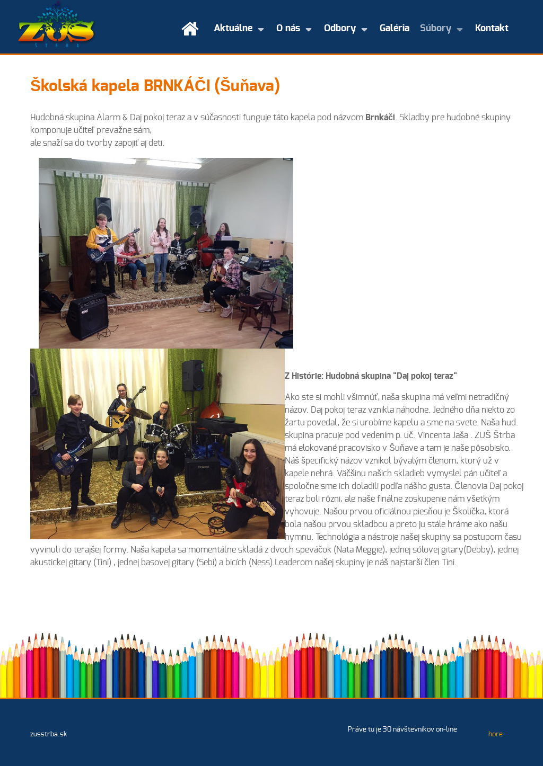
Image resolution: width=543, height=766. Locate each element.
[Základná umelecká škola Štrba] (56, 23)
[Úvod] (192, 28)
